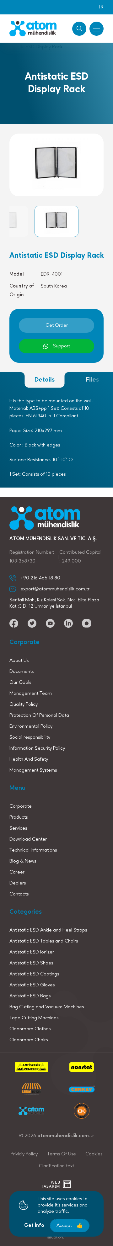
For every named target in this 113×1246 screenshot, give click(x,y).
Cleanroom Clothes (30, 1029)
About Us (19, 660)
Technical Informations (33, 850)
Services (18, 828)
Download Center (28, 839)
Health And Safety (28, 759)
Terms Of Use (61, 1154)
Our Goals (20, 682)
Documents (21, 671)
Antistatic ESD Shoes (31, 963)
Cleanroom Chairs (28, 1040)
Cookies (93, 1154)
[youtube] (13, 623)
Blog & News (22, 861)
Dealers (17, 883)
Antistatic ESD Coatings (34, 974)
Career (16, 872)
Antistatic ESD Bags (30, 996)
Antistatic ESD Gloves (32, 985)
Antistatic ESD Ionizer (31, 952)
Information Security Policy (37, 748)
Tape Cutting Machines (33, 1018)
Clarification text (56, 1166)
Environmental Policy (30, 726)
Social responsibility (29, 737)
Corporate (20, 806)
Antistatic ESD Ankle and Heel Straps (48, 930)
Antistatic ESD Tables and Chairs (43, 941)
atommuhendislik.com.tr (65, 1135)
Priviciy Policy (24, 1154)
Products (18, 817)
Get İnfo (34, 1225)
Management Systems (33, 770)
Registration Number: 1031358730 (31, 557)
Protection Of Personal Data (39, 715)
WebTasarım (50, 1184)
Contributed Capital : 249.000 (80, 557)
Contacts (19, 894)
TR (101, 7)
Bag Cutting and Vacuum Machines (46, 1007)
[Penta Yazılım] (68, 1184)
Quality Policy (23, 704)
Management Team (30, 693)
